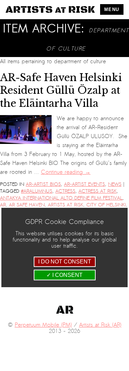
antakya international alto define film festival (61, 198)
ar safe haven (27, 205)
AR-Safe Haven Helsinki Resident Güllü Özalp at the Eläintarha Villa (61, 90)
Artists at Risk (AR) (100, 325)
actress (65, 191)
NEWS (114, 184)
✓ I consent (64, 275)
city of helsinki (106, 205)
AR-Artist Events (84, 184)
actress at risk (97, 191)
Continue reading (65, 172)
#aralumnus (36, 191)
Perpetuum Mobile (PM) (43, 325)
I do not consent (64, 262)
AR (3, 205)
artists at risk (65, 205)
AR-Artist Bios (43, 184)
